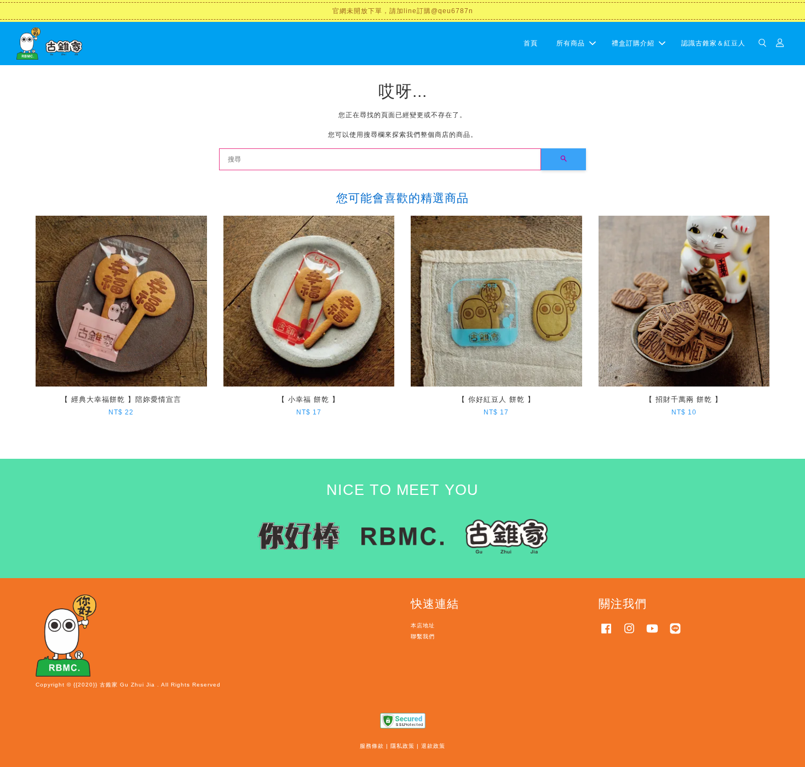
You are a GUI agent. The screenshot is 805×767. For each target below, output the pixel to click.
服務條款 (372, 746)
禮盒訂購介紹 (633, 43)
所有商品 (570, 43)
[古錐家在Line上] (675, 634)
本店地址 (423, 625)
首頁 (531, 43)
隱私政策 (402, 746)
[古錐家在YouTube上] (652, 634)
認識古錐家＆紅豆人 (713, 43)
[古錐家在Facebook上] (606, 634)
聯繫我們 (423, 636)
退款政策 (433, 746)
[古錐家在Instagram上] (629, 634)
